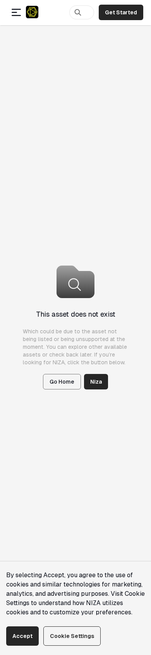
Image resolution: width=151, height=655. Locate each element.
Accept (22, 636)
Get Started (121, 12)
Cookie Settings (72, 636)
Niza (96, 382)
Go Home (62, 382)
